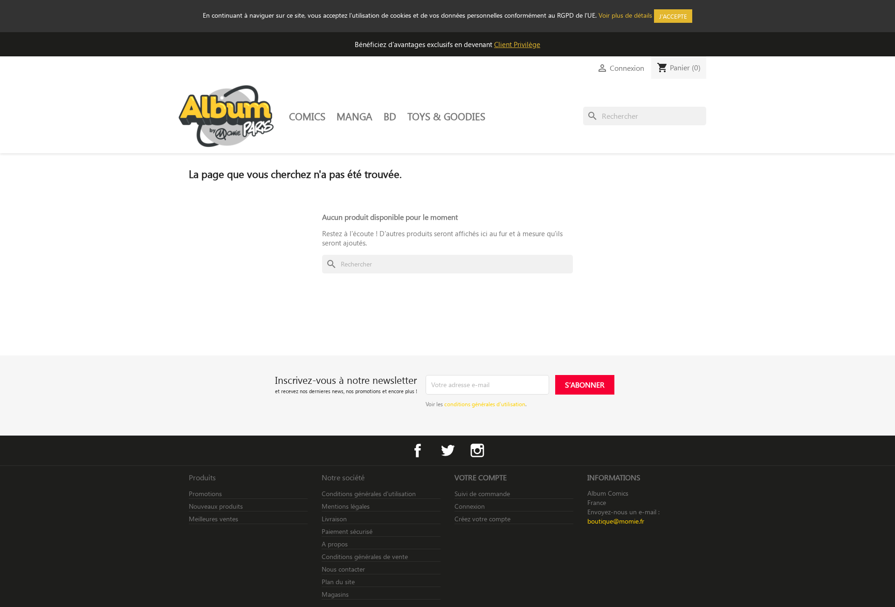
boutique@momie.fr (615, 521)
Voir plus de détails (625, 15)
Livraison (334, 518)
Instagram (477, 450)
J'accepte (673, 16)
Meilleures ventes (213, 518)
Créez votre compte (482, 518)
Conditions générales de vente (365, 556)
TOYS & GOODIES (446, 116)
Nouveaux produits (216, 506)
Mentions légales (346, 506)
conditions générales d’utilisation (484, 404)
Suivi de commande (482, 493)
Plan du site (338, 581)
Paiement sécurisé (347, 531)
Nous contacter (343, 569)
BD (390, 116)
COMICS (307, 116)
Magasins (335, 594)
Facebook (417, 450)
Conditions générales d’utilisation (369, 493)
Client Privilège (517, 44)
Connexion (469, 506)
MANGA (354, 116)
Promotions (205, 493)
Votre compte (480, 477)
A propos (335, 543)
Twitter (447, 450)
